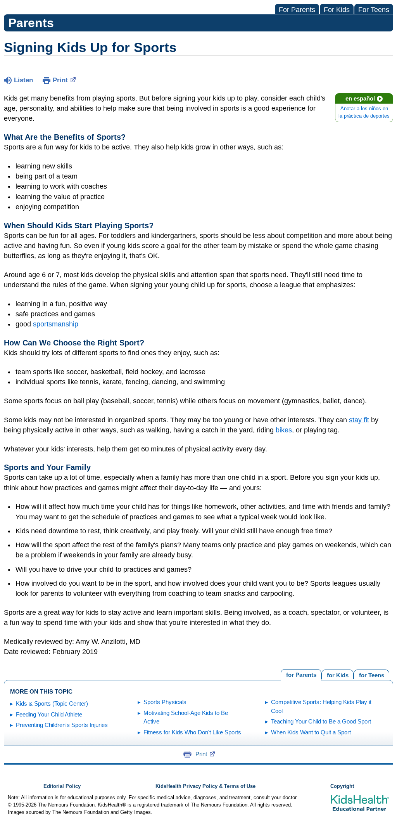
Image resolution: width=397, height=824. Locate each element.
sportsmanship (55, 324)
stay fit (359, 420)
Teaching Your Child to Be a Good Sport (321, 721)
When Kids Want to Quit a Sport (311, 732)
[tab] (371, 674)
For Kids (337, 10)
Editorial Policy (62, 786)
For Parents (297, 10)
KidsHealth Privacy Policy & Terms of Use (205, 786)
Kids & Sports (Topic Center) (52, 703)
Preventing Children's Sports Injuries (62, 725)
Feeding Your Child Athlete (49, 714)
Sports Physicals (164, 702)
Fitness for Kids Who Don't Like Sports (192, 732)
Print (60, 80)
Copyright (342, 786)
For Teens (373, 10)
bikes (284, 430)
